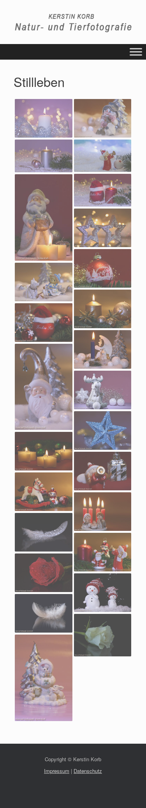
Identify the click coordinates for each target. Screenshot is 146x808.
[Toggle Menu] (136, 52)
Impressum (56, 770)
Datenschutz (88, 770)
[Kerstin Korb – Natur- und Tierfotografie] (73, 23)
